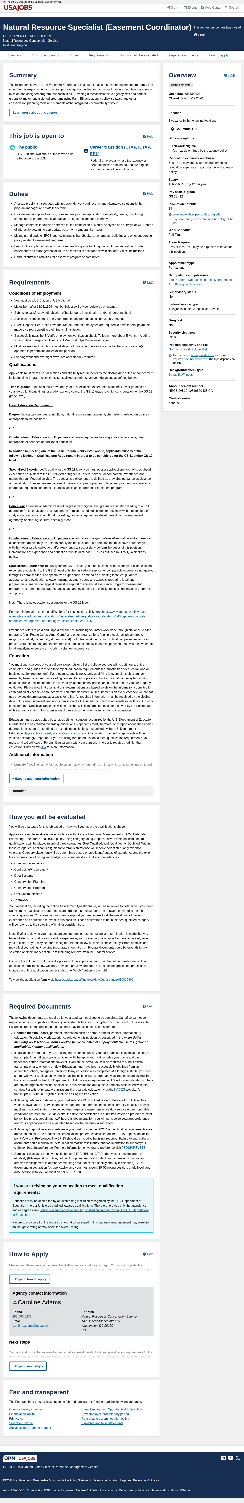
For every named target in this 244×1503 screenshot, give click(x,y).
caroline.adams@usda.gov (30, 1325)
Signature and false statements (102, 1423)
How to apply (219, 55)
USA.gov (185, 1490)
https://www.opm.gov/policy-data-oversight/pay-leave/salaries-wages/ (64, 769)
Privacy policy (108, 1490)
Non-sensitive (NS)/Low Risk (188, 349)
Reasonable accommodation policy (105, 1418)
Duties (74, 55)
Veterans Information (105, 1480)
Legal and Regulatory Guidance (139, 1480)
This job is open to (45, 55)
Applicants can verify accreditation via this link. (55, 733)
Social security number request (30, 1427)
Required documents (183, 55)
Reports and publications (134, 1490)
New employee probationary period (105, 1414)
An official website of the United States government (35, 2)
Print (201, 35)
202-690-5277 (21, 1316)
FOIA (47, 1490)
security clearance (195, 359)
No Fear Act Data (87, 1490)
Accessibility (34, 1490)
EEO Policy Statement (17, 1480)
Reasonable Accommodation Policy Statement (62, 1480)
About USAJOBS (14, 1490)
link (43, 747)
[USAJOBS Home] (19, 8)
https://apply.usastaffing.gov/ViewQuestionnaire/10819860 (94, 979)
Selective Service (21, 1423)
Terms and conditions (165, 1490)
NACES (120, 1089)
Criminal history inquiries (26, 1409)
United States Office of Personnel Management (55, 1467)
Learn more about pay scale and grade (196, 214)
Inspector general (63, 1490)
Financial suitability (22, 1414)
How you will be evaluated (139, 55)
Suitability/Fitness (181, 374)
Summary (14, 55)
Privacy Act (16, 1418)
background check (202, 355)
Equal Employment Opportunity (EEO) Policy (111, 1409)
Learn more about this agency (35, 112)
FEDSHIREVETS (134, 1147)
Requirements (99, 55)
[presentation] (202, 129)
